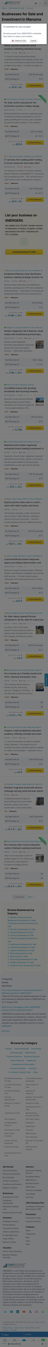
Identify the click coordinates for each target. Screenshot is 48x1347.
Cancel (33, 41)
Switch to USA (20, 41)
